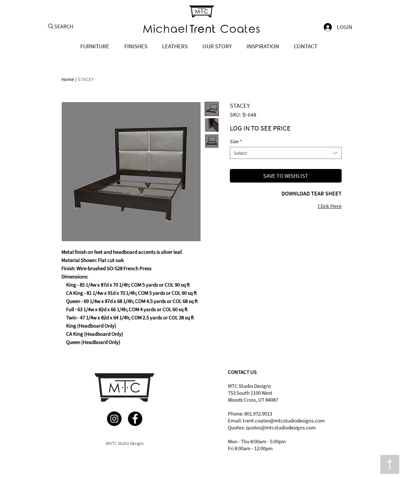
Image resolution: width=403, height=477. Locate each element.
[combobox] (286, 153)
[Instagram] (114, 418)
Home (67, 79)
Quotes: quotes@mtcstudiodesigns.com (272, 427)
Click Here (330, 206)
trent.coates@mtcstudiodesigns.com (284, 420)
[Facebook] (135, 418)
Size (236, 141)
